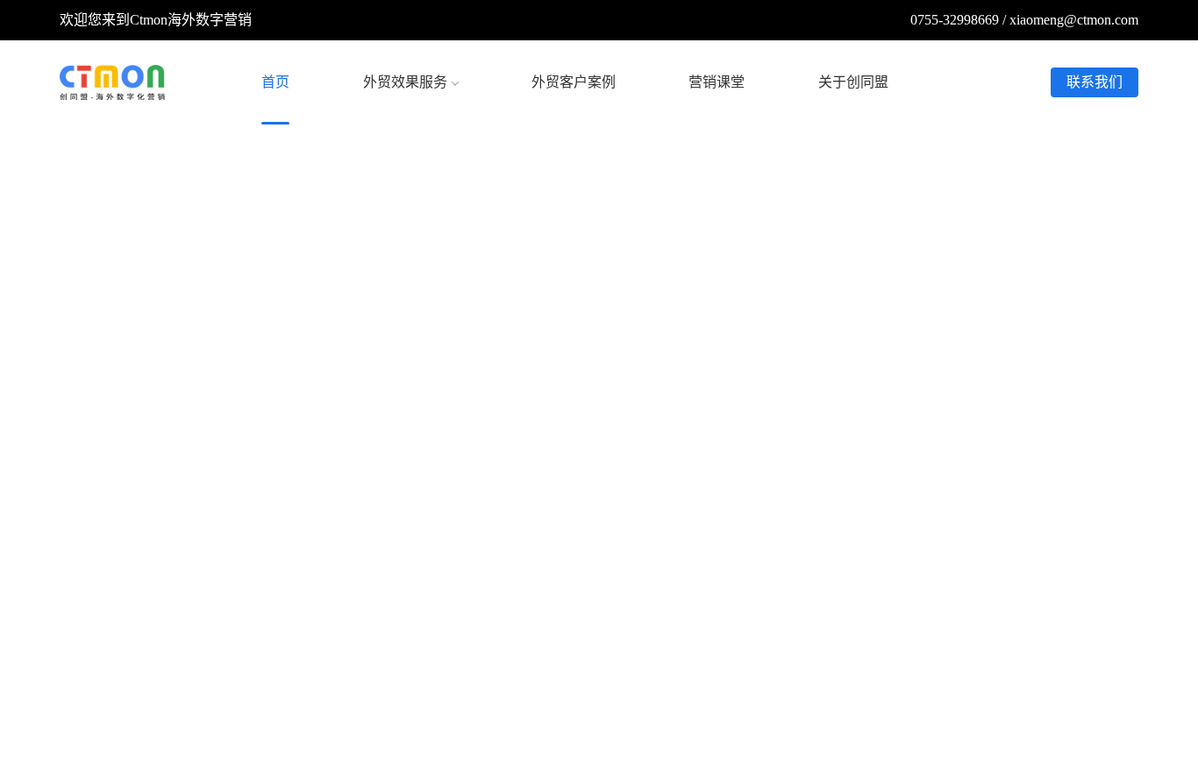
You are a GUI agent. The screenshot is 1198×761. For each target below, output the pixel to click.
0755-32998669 (954, 19)
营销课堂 (716, 82)
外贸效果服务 (405, 82)
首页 (275, 82)
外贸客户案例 (573, 82)
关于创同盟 (853, 82)
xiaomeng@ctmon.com (1073, 19)
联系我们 (1094, 82)
